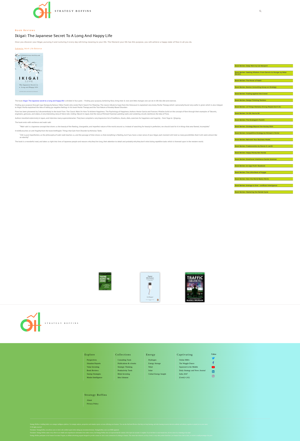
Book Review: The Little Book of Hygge (250, 172)
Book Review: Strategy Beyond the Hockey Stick (254, 126)
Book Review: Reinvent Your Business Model (252, 140)
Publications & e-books (127, 363)
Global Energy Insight (157, 374)
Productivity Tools (125, 370)
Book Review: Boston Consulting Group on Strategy (255, 87)
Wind (150, 367)
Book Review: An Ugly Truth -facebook (250, 166)
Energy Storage (154, 363)
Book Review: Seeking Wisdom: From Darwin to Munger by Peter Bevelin (261, 73)
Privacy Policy (92, 404)
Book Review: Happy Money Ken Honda (250, 153)
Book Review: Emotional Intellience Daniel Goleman (256, 159)
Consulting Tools (124, 360)
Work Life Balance (33, 48)
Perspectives (92, 360)
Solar (150, 370)
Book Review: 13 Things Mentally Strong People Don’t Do (258, 107)
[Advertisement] (85, 163)
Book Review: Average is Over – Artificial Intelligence (256, 185)
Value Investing (93, 367)
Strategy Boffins (73, 10)
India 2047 (183, 374)
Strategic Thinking (125, 367)
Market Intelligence (94, 377)
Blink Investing (124, 374)
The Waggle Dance (186, 363)
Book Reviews (25, 30)
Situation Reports (94, 363)
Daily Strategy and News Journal (192, 370)
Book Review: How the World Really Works (252, 179)
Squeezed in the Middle (188, 367)
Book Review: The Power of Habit (248, 81)
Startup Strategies (94, 374)
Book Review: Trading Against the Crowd (251, 94)
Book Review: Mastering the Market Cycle (251, 192)
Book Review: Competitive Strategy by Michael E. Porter (257, 133)
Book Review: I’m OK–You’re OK (247, 113)
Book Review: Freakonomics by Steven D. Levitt (254, 146)
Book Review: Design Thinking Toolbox (250, 100)
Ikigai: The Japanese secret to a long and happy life (43, 101)
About (89, 400)
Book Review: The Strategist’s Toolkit (249, 120)
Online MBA (184, 360)
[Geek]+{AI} (184, 377)
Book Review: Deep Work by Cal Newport (251, 66)
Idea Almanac (123, 377)
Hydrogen (152, 360)
